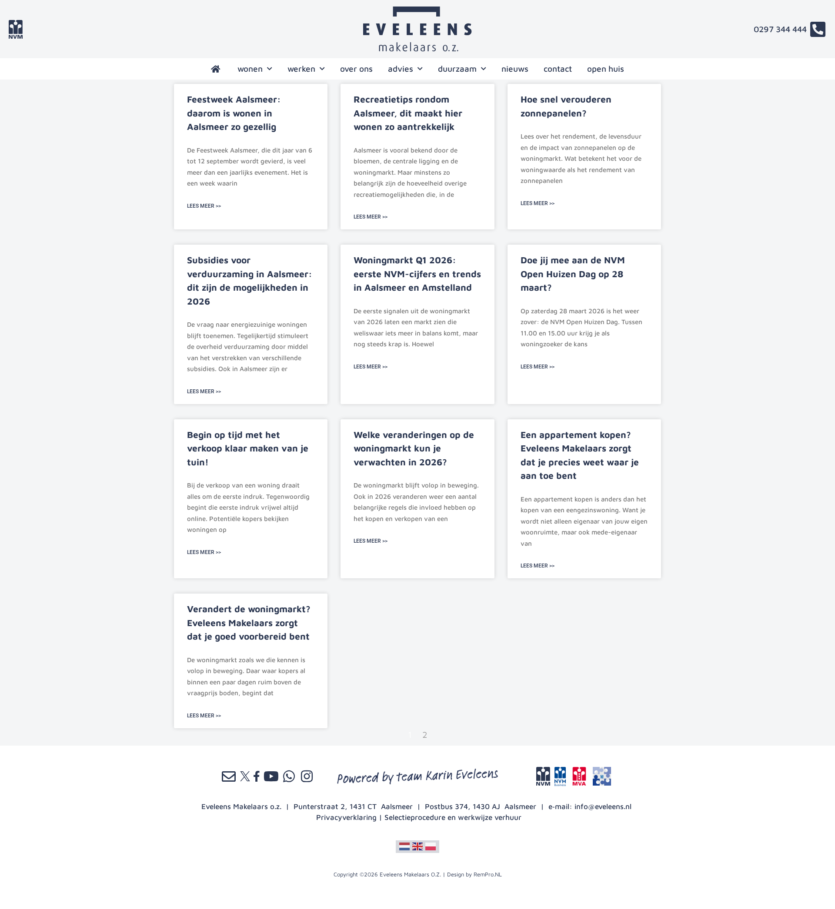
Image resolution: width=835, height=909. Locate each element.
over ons (356, 68)
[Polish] (430, 845)
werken (301, 68)
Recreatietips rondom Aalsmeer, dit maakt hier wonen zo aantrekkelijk (408, 113)
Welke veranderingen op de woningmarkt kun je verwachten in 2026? (414, 448)
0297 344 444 (780, 29)
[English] (417, 845)
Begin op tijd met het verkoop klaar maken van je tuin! (247, 448)
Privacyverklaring (346, 817)
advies (400, 68)
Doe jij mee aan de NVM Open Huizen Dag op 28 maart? (573, 273)
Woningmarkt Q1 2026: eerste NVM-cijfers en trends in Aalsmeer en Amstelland (417, 273)
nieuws (514, 68)
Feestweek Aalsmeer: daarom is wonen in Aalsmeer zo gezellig (234, 113)
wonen (250, 68)
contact (558, 68)
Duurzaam (457, 68)
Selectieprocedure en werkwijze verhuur (452, 817)
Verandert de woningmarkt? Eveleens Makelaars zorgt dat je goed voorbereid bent (249, 622)
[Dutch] (404, 845)
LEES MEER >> (204, 206)
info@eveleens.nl (602, 806)
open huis (605, 68)
